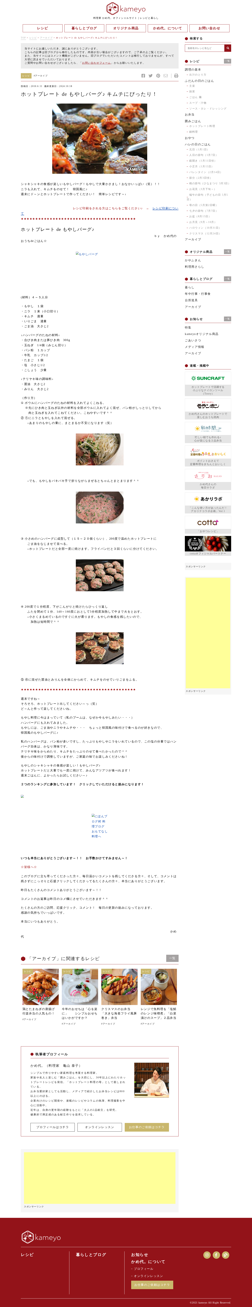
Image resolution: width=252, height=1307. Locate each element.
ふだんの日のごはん (199, 80)
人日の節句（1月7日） (203, 155)
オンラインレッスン (99, 1127)
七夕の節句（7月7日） (203, 210)
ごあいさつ (193, 340)
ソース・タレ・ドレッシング (208, 108)
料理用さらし (194, 266)
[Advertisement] (99, 1178)
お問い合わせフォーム (96, 63)
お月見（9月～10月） (203, 222)
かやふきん (193, 260)
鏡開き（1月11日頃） (203, 160)
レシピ (33, 37)
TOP (23, 37)
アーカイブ (46, 37)
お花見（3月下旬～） (203, 189)
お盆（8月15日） (200, 216)
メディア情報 (194, 346)
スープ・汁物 (198, 103)
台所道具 (191, 300)
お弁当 (190, 114)
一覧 (172, 958)
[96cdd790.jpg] (100, 139)
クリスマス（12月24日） (205, 233)
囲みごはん (193, 121)
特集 (188, 327)
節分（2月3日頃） (201, 178)
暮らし (190, 287)
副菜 (192, 91)
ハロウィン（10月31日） (205, 227)
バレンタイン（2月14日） (206, 172)
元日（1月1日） (199, 149)
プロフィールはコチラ (52, 1127)
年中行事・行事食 (198, 293)
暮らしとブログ (91, 1254)
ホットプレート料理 (202, 126)
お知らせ (139, 1254)
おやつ (190, 137)
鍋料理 (193, 131)
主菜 (192, 86)
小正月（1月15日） (201, 166)
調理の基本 (193, 69)
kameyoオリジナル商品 (202, 334)
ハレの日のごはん (198, 144)
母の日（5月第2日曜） (203, 205)
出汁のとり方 (198, 74)
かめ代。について (148, 1261)
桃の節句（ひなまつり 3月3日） (210, 183)
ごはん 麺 (195, 97)
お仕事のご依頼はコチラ (147, 1127)
